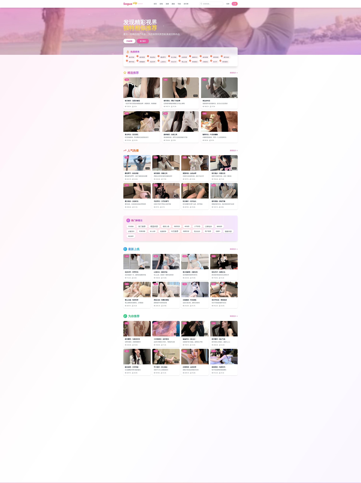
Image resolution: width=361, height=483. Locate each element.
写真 (178, 4)
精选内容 (154, 226)
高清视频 (130, 226)
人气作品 (197, 226)
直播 (166, 4)
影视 (160, 4)
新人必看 (152, 231)
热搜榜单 (163, 231)
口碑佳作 (208, 226)
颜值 (172, 4)
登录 (227, 4)
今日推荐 (174, 231)
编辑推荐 (219, 226)
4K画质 (187, 226)
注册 (234, 4)
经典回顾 (142, 231)
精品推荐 (130, 236)
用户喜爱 (208, 231)
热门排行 (143, 41)
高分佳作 (197, 231)
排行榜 (185, 4)
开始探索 (129, 41)
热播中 (218, 231)
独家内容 (228, 231)
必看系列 (131, 231)
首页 (154, 4)
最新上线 (166, 226)
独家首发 (186, 231)
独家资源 (177, 226)
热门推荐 (142, 226)
